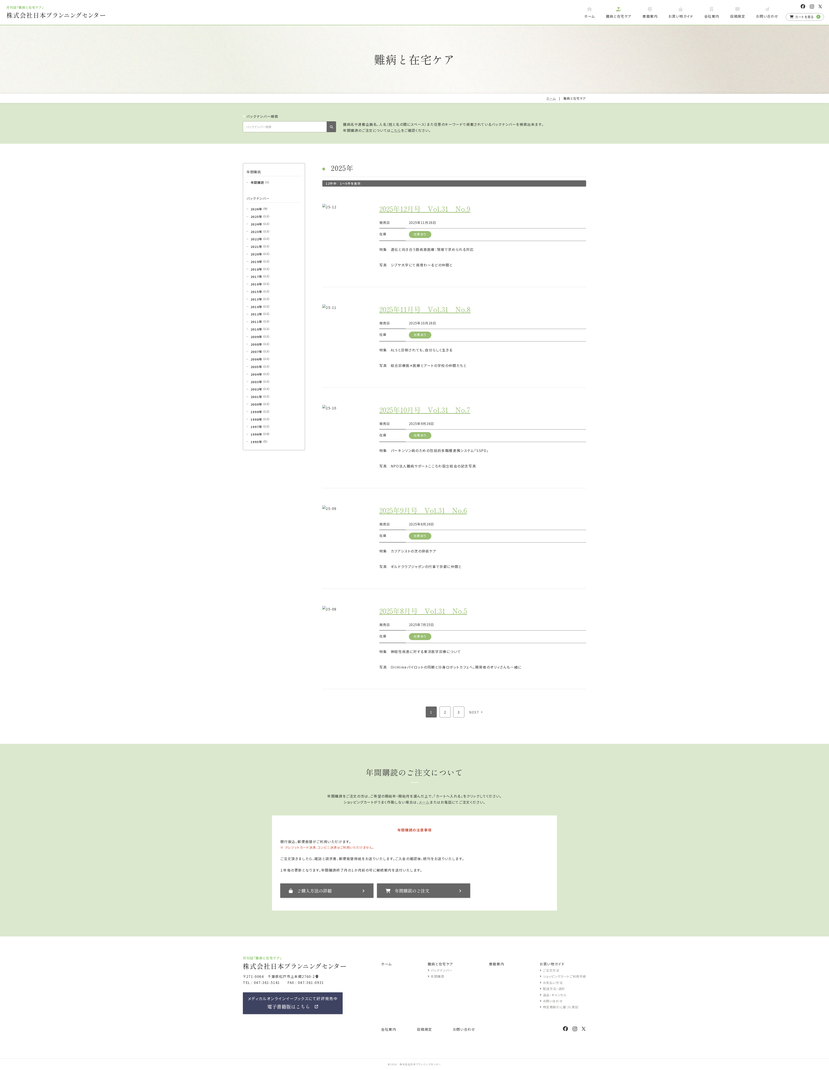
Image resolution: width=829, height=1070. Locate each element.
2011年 (260, 321)
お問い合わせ (552, 1001)
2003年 (260, 381)
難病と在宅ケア (440, 963)
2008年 (260, 344)
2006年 (260, 359)
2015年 (260, 291)
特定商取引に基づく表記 (560, 1007)
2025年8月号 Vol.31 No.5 (423, 611)
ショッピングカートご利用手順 (564, 976)
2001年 (260, 396)
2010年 (260, 329)
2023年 (260, 231)
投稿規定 (424, 1029)
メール (424, 802)
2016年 (260, 284)
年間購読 (260, 182)
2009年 (260, 336)
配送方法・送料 (554, 988)
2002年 (260, 389)
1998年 (260, 419)
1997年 (260, 426)
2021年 (260, 246)
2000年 (260, 404)
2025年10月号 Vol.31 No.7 (424, 410)
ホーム (551, 98)
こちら (396, 130)
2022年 (260, 238)
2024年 (260, 224)
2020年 (260, 254)
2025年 (260, 216)
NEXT (474, 712)
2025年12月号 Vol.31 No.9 (424, 209)
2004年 (260, 374)
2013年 (260, 299)
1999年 (260, 411)
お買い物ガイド (552, 963)
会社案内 (388, 1029)
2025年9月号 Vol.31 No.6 (423, 510)
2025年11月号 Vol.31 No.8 (425, 309)
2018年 (260, 269)
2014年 (260, 306)
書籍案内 (496, 963)
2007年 (260, 351)
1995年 (259, 441)
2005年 (260, 366)
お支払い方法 (553, 982)
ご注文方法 (551, 970)
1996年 (260, 434)
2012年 (260, 314)
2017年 (260, 276)
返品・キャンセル (554, 995)
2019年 (260, 261)
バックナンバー (441, 970)
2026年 (259, 208)
